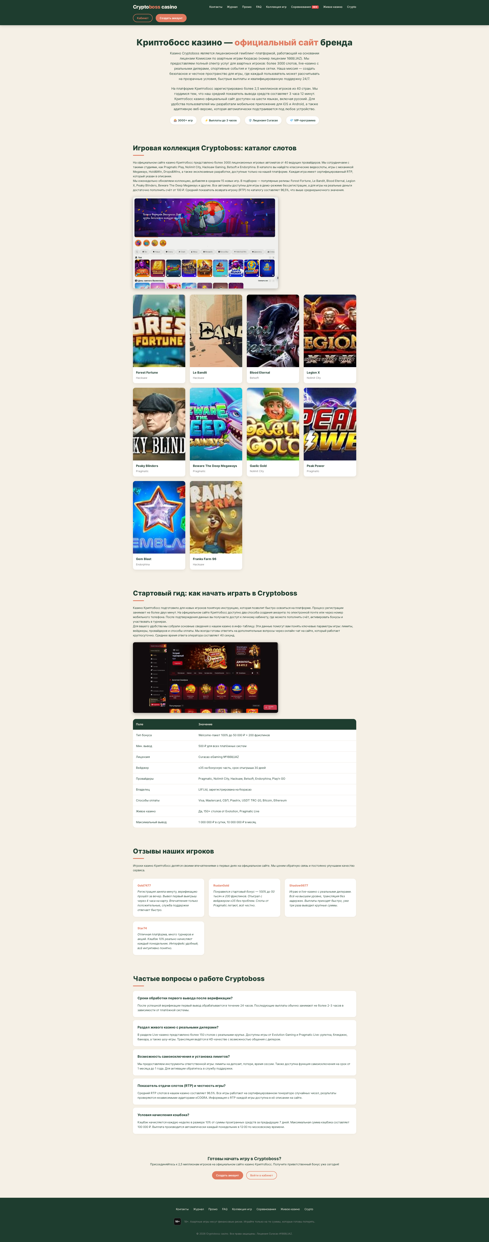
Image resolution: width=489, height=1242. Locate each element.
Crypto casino (155, 7)
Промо (247, 6)
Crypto (351, 6)
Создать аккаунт (171, 18)
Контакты (215, 6)
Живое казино (332, 6)
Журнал (232, 6)
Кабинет (143, 18)
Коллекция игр (276, 6)
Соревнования (304, 6)
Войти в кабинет (261, 1175)
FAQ (259, 6)
